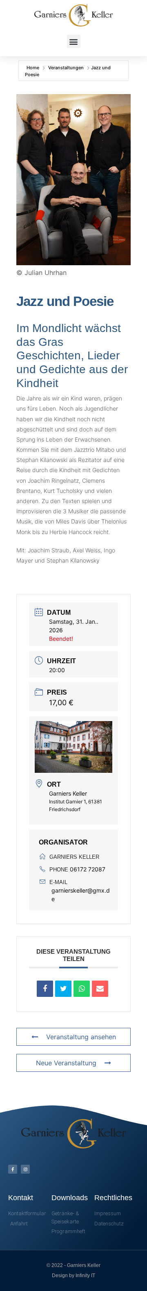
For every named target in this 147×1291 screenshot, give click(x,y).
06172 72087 (87, 869)
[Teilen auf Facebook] (45, 989)
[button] (73, 41)
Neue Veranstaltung (66, 1063)
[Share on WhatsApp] (82, 989)
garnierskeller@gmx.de (80, 894)
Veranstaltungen (66, 67)
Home (33, 67)
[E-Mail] (100, 989)
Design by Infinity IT (73, 1275)
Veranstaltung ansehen (81, 1037)
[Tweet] (63, 989)
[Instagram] (25, 1169)
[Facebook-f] (12, 1169)
